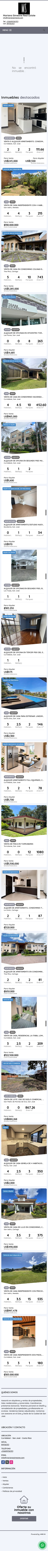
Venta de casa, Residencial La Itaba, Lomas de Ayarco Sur (24, 1036)
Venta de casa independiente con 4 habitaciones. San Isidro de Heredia (24, 205)
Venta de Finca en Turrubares (18, 844)
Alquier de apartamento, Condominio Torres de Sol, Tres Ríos (24, 908)
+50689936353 (12, 21)
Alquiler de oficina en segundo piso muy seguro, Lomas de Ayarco (24, 461)
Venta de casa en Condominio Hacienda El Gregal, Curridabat (24, 397)
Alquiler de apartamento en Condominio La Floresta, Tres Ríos (24, 972)
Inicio (5, 1477)
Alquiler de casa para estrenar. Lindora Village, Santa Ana (24, 716)
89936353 (10, 23)
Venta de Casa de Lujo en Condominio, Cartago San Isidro (24, 1227)
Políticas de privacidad (12, 1491)
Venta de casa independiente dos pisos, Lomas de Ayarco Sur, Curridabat (24, 1355)
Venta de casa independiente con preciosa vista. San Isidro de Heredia (24, 1291)
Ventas (5, 1480)
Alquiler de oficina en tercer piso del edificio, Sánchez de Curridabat (24, 652)
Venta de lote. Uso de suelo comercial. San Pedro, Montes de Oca (24, 1099)
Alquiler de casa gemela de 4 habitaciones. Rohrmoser (24, 1163)
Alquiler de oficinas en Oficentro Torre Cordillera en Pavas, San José (24, 333)
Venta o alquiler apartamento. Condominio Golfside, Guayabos (24, 141)
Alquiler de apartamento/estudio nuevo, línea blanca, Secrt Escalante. (24, 525)
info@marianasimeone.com (13, 18)
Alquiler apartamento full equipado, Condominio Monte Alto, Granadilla (24, 780)
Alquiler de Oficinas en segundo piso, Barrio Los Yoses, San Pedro (24, 588)
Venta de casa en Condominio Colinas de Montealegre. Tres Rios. (24, 269)
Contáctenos (8, 1488)
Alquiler (6, 1484)
